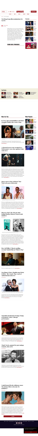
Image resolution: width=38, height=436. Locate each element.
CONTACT (5, 421)
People (35, 119)
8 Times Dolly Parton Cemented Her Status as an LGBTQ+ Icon (9, 94)
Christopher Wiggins (4, 277)
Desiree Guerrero (3, 152)
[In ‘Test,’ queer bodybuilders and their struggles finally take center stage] (12, 131)
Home (2, 16)
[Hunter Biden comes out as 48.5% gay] (29, 33)
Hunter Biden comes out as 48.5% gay (35, 35)
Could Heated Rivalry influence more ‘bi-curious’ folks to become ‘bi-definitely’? (12, 386)
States (35, 146)
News (15, 14)
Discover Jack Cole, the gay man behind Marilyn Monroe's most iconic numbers (12, 214)
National (35, 21)
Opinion (28, 14)
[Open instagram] (13, 11)
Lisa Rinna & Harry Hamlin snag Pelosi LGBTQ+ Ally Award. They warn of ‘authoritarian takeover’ (12, 274)
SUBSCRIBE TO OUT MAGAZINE (3, 11)
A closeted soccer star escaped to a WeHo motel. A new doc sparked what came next (12, 149)
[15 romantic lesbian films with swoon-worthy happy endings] (16, 93)
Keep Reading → (4, 143)
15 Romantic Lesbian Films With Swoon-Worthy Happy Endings (21, 94)
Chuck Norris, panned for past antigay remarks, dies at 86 (12, 346)
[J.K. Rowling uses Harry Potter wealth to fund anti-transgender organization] (3, 96)
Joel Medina (3, 251)
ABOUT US (7, 421)
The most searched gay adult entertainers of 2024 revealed (21, 97)
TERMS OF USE (29, 421)
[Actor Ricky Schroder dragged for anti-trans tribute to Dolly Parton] (29, 142)
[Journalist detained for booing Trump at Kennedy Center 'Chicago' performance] (12, 328)
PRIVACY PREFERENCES (25, 421)
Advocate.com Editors (6, 25)
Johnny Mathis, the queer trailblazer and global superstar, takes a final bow (33, 94)
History (24, 14)
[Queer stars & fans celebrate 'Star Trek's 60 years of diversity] (12, 192)
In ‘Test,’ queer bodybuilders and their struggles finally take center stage (12, 121)
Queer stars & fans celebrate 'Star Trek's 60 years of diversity (11, 182)
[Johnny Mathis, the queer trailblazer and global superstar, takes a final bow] (28, 93)
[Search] (29, 11)
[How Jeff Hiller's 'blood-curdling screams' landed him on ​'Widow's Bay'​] (12, 259)
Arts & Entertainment (6, 16)
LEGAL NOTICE (32, 421)
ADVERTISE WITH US (16, 421)
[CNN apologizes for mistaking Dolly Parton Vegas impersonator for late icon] (29, 39)
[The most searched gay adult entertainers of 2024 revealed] (16, 96)
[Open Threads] (12, 11)
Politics (10, 14)
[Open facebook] (8, 11)
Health (19, 14)
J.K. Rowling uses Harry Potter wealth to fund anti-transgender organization (9, 97)
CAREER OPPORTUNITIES (11, 421)
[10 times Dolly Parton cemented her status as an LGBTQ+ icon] (3, 93)
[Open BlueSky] (10, 11)
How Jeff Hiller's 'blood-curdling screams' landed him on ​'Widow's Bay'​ (12, 249)
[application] (31, 46)
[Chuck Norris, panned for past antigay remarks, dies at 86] (12, 356)
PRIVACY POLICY (20, 421)
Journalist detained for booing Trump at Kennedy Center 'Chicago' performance (12, 317)
